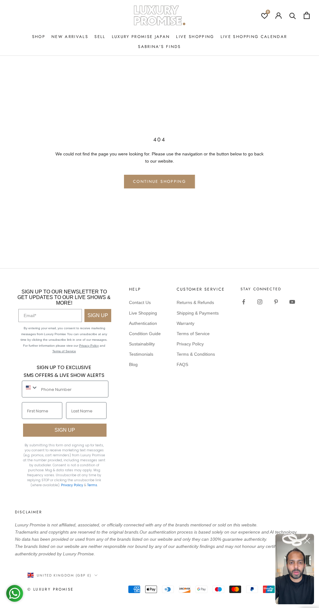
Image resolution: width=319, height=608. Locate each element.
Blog (133, 364)
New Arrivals (69, 37)
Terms (92, 485)
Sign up (65, 430)
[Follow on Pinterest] (276, 302)
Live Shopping (195, 37)
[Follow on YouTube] (292, 302)
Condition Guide (145, 333)
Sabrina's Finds (159, 47)
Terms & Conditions (196, 354)
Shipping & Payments (198, 313)
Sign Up (98, 315)
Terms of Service (64, 351)
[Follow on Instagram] (260, 302)
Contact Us (140, 302)
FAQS (182, 364)
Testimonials (141, 354)
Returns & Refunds (195, 302)
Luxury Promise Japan (141, 37)
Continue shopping (159, 181)
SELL (99, 37)
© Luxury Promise (50, 589)
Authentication (143, 323)
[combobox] (30, 387)
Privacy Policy (89, 345)
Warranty (185, 323)
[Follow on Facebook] (243, 302)
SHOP (38, 37)
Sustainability (142, 343)
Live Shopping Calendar (254, 37)
